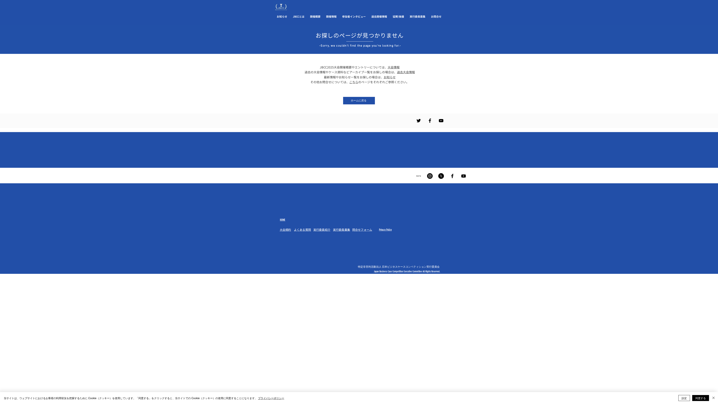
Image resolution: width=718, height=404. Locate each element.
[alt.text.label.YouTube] (441, 120)
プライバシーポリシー (271, 398)
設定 (684, 398)
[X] (441, 176)
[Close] (713, 398)
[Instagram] (430, 176)
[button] (298, 16)
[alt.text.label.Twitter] (418, 120)
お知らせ (390, 77)
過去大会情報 (406, 72)
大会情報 (394, 67)
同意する (700, 398)
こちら (353, 82)
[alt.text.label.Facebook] (430, 120)
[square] (418, 176)
